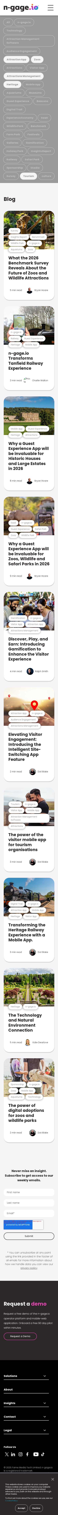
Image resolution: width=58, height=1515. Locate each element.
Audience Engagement (21, 51)
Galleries (12, 143)
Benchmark (38, 126)
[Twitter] (7, 1456)
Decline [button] (36, 1508)
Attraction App (16, 59)
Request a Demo (20, 1336)
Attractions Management (24, 76)
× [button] (52, 1479)
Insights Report (41, 151)
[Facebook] (29, 1456)
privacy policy (29, 1268)
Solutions (10, 1376)
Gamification (35, 143)
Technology (14, 30)
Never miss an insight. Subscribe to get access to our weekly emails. (29, 1175)
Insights (9, 1403)
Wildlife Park (14, 126)
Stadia (35, 168)
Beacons (42, 101)
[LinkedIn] (15, 1456)
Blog (9, 199)
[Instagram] (22, 1456)
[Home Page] (21, 8)
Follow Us (10, 1447)
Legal (8, 1430)
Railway (11, 159)
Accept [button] (21, 1508)
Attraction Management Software (22, 41)
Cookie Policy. (11, 1500)
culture (46, 176)
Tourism (28, 176)
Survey (10, 176)
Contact (10, 1417)
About (8, 1389)
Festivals (33, 134)
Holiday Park (14, 151)
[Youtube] (37, 1456)
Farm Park (13, 134)
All (8, 22)
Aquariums (13, 93)
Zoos (37, 59)
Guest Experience (17, 101)
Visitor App (37, 68)
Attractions (14, 68)
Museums (35, 93)
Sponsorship (14, 168)
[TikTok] (44, 1456)
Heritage (12, 84)
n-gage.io (24, 22)
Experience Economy (19, 118)
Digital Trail (14, 109)
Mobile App (33, 84)
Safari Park (32, 159)
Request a (25, 1304)
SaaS (44, 118)
